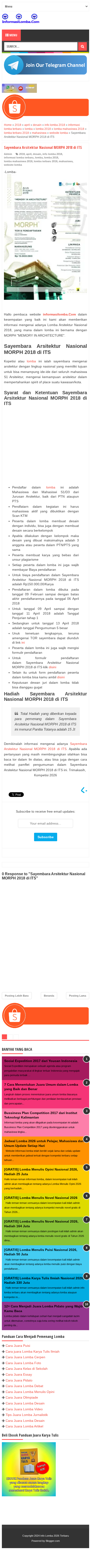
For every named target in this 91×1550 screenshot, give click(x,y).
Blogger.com (53, 1540)
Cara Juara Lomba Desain (25, 1403)
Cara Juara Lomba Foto (23, 1363)
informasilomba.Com (59, 314)
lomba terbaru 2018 (45, 161)
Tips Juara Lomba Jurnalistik (27, 1415)
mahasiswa (66, 161)
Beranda (49, 995)
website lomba (13, 164)
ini (23, 642)
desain (37, 154)
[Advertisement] (45, 445)
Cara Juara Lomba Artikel (24, 1426)
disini (52, 667)
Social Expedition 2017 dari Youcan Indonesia (40, 1061)
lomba (39, 157)
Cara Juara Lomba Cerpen (25, 1357)
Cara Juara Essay (19, 1374)
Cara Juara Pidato (19, 1380)
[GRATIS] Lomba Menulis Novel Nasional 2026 (40, 1198)
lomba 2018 (51, 157)
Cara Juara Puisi (18, 1345)
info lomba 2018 (52, 154)
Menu (13, 35)
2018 (22, 154)
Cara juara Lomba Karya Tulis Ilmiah (33, 1351)
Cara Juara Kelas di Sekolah (27, 1368)
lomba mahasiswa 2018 (18, 161)
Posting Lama (77, 995)
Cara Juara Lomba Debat (24, 1386)
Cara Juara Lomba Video (24, 1409)
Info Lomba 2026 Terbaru (54, 1535)
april (29, 154)
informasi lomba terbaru (19, 157)
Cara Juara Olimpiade (22, 1397)
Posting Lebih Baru (17, 995)
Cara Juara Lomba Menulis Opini (30, 1392)
